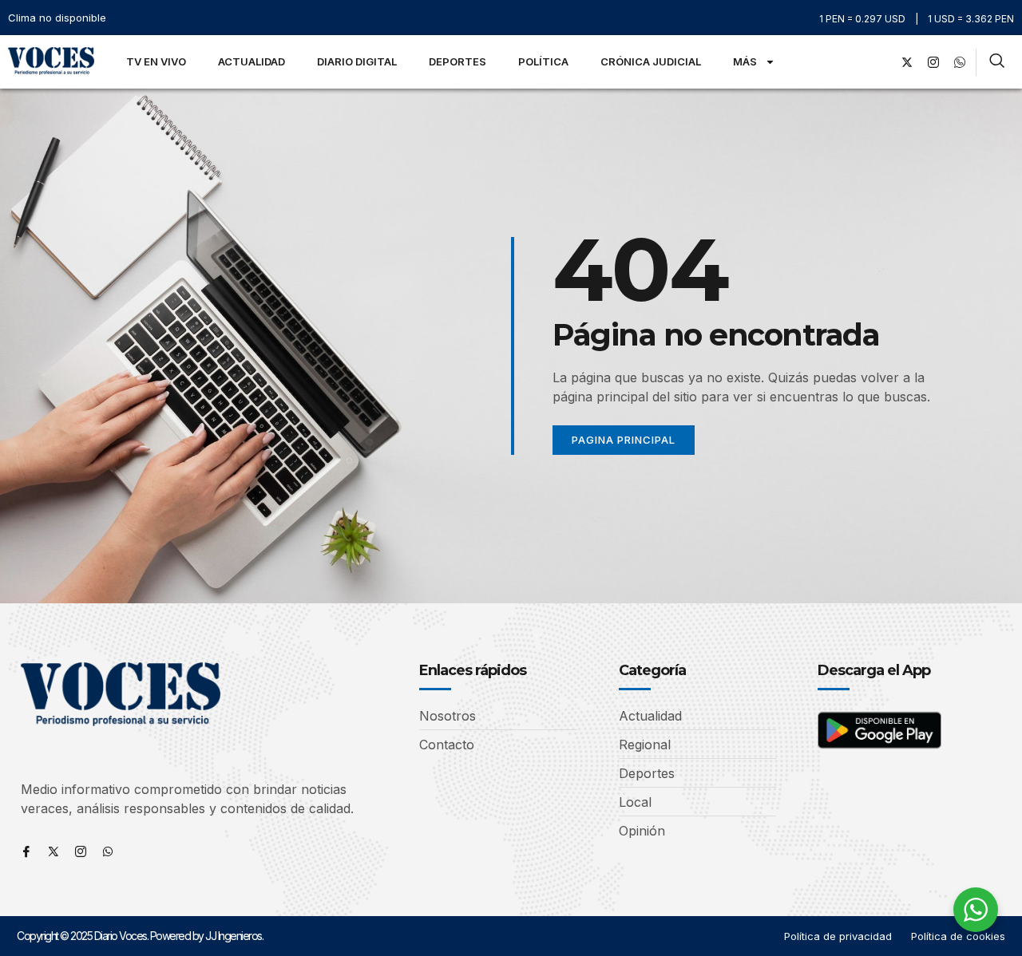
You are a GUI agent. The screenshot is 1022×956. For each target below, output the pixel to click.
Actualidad (251, 61)
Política (543, 61)
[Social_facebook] (880, 62)
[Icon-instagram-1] (933, 62)
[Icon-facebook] (26, 851)
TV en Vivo (156, 61)
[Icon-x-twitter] (53, 851)
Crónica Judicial (650, 61)
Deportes (457, 61)
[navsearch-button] (996, 62)
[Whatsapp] (107, 851)
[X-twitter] (907, 62)
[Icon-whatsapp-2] (960, 62)
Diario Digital (357, 61)
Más (745, 61)
